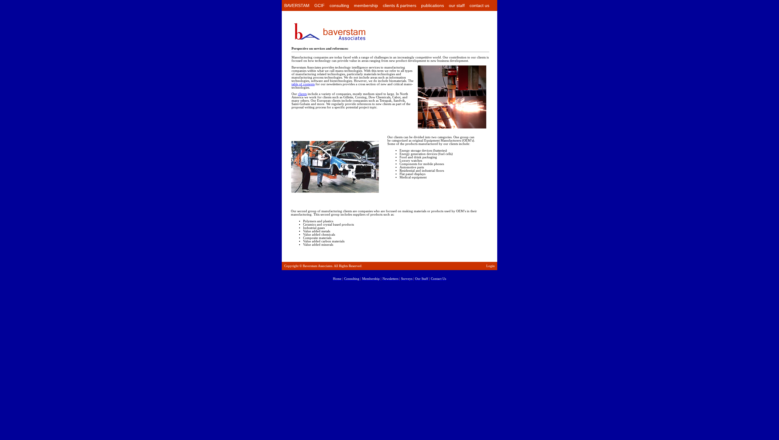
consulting (339, 5)
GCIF (319, 5)
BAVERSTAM (296, 5)
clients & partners (399, 5)
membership (366, 5)
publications (432, 5)
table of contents (303, 84)
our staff (457, 5)
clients (302, 94)
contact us (479, 5)
